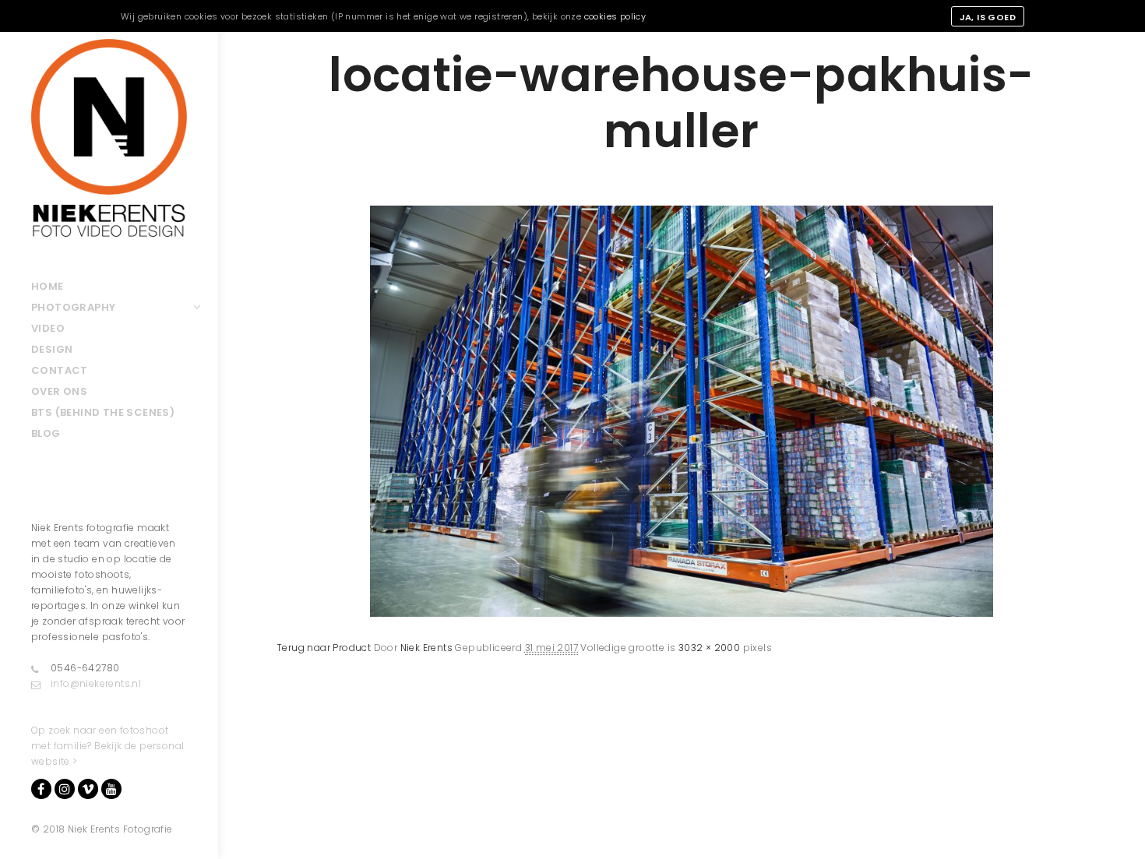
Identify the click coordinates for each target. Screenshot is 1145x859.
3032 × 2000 (709, 647)
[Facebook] (41, 789)
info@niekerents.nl (96, 683)
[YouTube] (111, 789)
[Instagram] (65, 789)
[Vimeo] (88, 789)
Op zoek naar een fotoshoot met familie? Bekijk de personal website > (107, 745)
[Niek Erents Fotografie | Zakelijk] (109, 138)
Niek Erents (426, 647)
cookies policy (615, 16)
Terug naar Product (324, 647)
